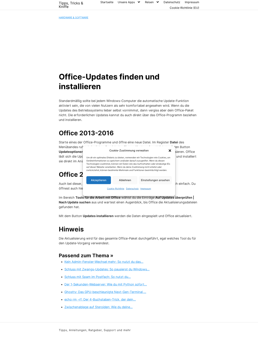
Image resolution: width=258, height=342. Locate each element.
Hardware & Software (73, 17)
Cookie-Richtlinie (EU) (184, 7)
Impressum (145, 188)
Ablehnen (125, 180)
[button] (170, 150)
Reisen (149, 2)
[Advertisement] (129, 45)
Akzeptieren (98, 180)
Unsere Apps (126, 2)
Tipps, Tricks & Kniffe (71, 4)
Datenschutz (132, 188)
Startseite (106, 2)
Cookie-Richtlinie (115, 188)
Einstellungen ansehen (155, 180)
